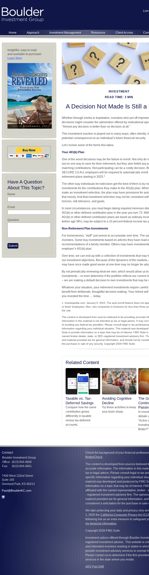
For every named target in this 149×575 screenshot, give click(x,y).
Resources (98, 32)
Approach (33, 32)
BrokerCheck (93, 457)
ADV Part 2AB (94, 566)
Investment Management (65, 32)
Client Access (124, 32)
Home (13, 32)
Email (11, 207)
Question (13, 219)
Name (11, 194)
